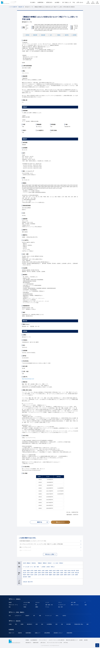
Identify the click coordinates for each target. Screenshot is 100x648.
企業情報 (74, 35)
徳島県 (43, 574)
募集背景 (35, 35)
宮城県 (35, 570)
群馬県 (57, 570)
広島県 (35, 574)
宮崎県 (76, 574)
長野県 (39, 572)
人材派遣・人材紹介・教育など (48, 566)
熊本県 (69, 574)
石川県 (28, 572)
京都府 (61, 572)
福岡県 (57, 574)
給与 (51, 35)
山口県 (39, 574)
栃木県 (54, 570)
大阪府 (65, 572)
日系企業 (25, 581)
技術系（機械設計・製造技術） (29, 563)
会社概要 (57, 2)
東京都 (69, 570)
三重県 (54, 572)
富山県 (24, 572)
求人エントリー (60, 522)
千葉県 (65, 570)
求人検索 (32, 2)
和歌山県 (77, 572)
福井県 (31, 572)
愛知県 (50, 572)
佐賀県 (61, 574)
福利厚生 (67, 35)
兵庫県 (69, 572)
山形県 (43, 570)
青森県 (28, 570)
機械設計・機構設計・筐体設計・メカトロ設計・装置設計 (50, 563)
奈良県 (72, 572)
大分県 (72, 574)
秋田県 (39, 570)
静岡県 (46, 572)
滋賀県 (57, 572)
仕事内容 (27, 35)
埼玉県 (61, 570)
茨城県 (50, 570)
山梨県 (35, 572)
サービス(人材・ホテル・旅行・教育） (31, 566)
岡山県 (31, 574)
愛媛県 (50, 574)
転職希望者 (40, 2)
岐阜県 (43, 572)
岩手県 (31, 570)
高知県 (54, 574)
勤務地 (58, 35)
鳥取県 (24, 574)
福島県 (46, 570)
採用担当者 (49, 2)
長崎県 (65, 574)
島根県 (28, 574)
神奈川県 (73, 570)
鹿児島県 (25, 576)
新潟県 (77, 570)
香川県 (46, 574)
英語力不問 (30, 581)
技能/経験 (43, 35)
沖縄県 (29, 576)
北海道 (24, 570)
